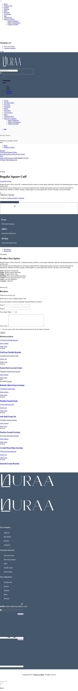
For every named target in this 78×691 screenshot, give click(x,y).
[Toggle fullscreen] (2, 681)
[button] (9, 202)
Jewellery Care (8, 567)
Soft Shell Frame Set (8, 416)
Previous (2, 150)
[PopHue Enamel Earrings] (8, 420)
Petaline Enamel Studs (9, 401)
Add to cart (4, 195)
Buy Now (11, 195)
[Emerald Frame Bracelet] (8, 451)
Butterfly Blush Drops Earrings (12, 385)
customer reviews (6, 181)
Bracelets (21, 198)
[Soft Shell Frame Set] (7, 404)
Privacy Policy (8, 571)
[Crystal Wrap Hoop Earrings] (9, 436)
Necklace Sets (8, 582)
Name (2, 305)
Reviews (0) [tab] (7, 251)
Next (1, 156)
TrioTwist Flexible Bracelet (10, 352)
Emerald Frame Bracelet (9, 463)
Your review (4, 326)
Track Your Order (9, 555)
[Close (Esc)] (6, 681)
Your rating (4, 312)
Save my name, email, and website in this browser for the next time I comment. (26, 329)
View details (3, 168)
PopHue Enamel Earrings (10, 432)
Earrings (6, 586)
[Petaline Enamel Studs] (7, 389)
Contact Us (7, 545)
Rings (5, 594)
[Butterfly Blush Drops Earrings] (10, 371)
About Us (7, 532)
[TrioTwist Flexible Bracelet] (9, 340)
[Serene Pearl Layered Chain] (9, 356)
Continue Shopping (10, 48)
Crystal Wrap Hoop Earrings (11, 448)
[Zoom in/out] (1, 681)
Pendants (6, 590)
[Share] (4, 681)
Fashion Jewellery (9, 147)
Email (2, 308)
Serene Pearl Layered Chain (11, 368)
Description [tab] (7, 249)
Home (6, 145)
